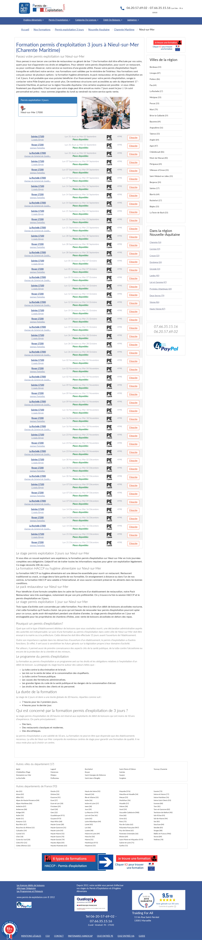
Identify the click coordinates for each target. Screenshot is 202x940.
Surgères (122, 778)
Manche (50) (90, 836)
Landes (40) (154, 276)
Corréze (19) (155, 249)
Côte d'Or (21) (21, 843)
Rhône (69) (123, 836)
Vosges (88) (158, 830)
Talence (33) (155, 134)
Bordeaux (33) (155, 67)
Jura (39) (88, 809)
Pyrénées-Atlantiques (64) (161, 289)
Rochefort (89, 769)
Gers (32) (54, 812)
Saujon (122, 775)
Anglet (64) (154, 140)
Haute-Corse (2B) (57, 824)
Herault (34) (89, 794)
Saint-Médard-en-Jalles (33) (161, 176)
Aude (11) (20, 818)
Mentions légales (31, 936)
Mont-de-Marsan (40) (159, 158)
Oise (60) (122, 815)
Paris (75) (122, 821)
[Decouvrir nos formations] (166, 45)
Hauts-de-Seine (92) (92, 791)
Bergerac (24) (155, 182)
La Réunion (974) (91, 812)
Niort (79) (154, 110)
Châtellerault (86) (157, 152)
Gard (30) (54, 809)
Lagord (53, 769)
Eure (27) (54, 800)
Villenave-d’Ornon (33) (159, 170)
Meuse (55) (123, 797)
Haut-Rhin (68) (56, 821)
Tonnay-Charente (160, 769)
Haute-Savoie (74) (57, 839)
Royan (87, 772)
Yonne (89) (158, 836)
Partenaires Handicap (80, 936)
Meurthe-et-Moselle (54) (128, 794)
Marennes (54, 772)
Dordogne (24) (156, 262)
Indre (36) (88, 800)
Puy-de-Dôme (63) (126, 830)
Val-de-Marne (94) (161, 818)
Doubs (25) (55, 791)
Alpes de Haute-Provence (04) (27, 800)
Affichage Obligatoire (26, 888)
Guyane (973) (56, 818)
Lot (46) (88, 827)
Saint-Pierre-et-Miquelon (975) (131, 839)
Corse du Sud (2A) (23, 839)
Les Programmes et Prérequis (30, 891)
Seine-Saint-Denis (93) (162, 800)
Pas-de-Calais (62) (126, 824)
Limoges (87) (155, 73)
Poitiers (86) (155, 79)
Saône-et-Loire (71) (126, 843)
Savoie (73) (158, 791)
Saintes (122, 772)
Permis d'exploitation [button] (59, 20)
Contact (59, 936)
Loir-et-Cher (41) (91, 815)
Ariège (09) (20, 812)
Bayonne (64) (155, 122)
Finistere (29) (56, 806)
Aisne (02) (20, 794)
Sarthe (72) (123, 846)
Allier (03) (20, 797)
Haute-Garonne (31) (58, 827)
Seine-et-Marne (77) (161, 794)
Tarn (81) (157, 806)
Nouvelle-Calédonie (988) (129, 812)
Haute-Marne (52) (57, 834)
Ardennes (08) (21, 809)
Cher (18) (19, 836)
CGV (48, 936)
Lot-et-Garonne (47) (158, 282)
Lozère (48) (89, 830)
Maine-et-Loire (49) (92, 834)
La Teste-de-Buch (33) (159, 213)
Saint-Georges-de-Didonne (95, 775)
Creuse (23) (154, 256)
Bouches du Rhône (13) (25, 827)
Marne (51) (89, 839)
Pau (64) (153, 85)
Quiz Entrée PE (105, 936)
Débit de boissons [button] (112, 20)
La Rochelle (20, 778)
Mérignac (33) (155, 98)
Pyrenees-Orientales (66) (128, 834)
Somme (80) (158, 803)
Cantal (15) (20, 834)
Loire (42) (88, 818)
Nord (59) (123, 809)
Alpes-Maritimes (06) (24, 803)
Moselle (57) (124, 803)
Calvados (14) (21, 830)
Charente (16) (155, 242)
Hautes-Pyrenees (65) (59, 846)
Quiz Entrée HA (126, 936)
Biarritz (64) (154, 195)
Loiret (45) (89, 824)
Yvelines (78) (158, 839)
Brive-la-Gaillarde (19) (159, 116)
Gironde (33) (155, 269)
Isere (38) (88, 806)
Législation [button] (132, 20)
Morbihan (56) (124, 800)
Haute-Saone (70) (57, 836)
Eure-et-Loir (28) (57, 803)
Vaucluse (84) (159, 824)
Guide (142, 936)
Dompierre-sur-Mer (23, 775)
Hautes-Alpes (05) (57, 843)
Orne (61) (123, 818)
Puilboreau (55, 778)
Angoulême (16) (156, 128)
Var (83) (157, 821)
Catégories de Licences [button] (86, 20)
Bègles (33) (154, 207)
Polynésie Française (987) (129, 827)
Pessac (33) (154, 104)
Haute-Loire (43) (57, 830)
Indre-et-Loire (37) (92, 803)
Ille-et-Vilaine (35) (91, 797)
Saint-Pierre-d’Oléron (127, 769)
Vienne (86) (154, 302)
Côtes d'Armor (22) (23, 846)
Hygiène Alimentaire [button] (32, 20)
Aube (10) (20, 815)
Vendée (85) (158, 827)
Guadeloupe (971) (58, 815)
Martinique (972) (91, 843)
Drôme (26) (55, 794)
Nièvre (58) (123, 806)
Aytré (18, 769)
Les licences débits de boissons (31, 886)
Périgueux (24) (156, 164)
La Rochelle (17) (156, 91)
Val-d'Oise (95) (159, 815)
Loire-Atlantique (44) (93, 821)
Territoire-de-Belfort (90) (163, 812)
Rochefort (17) (156, 201)
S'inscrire (133, 138)
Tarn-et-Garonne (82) (162, 809)
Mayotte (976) (124, 791)
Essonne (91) (55, 797)
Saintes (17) (154, 188)
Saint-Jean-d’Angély (92, 778)
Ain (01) (19, 791)
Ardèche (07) (21, 806)
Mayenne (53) (90, 846)
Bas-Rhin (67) (21, 824)
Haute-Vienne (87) (157, 309)
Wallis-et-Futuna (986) (162, 834)
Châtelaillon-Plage (23, 772)
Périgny (53, 775)
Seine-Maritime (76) (161, 797)
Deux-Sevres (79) (157, 296)
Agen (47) (154, 146)
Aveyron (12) (21, 821)
